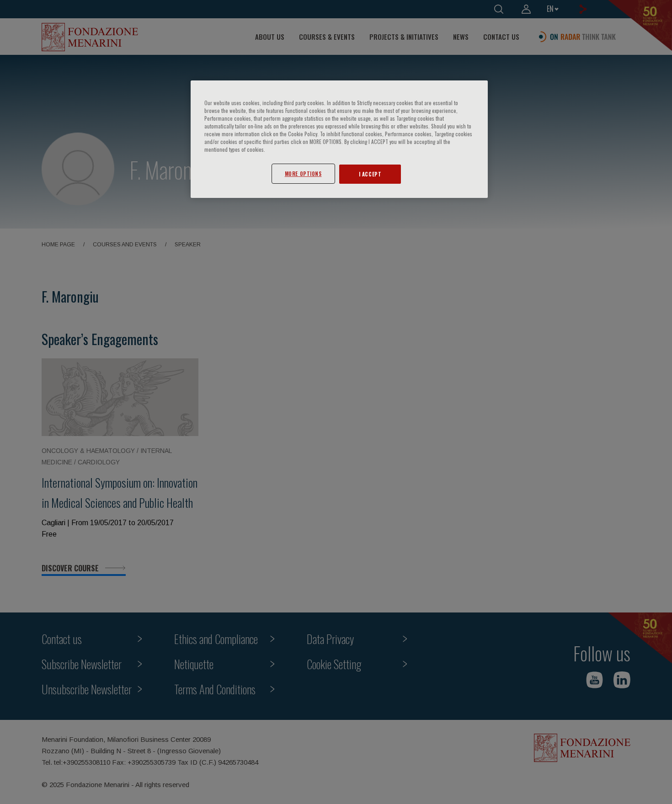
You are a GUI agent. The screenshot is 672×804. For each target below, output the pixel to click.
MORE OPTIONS (303, 173)
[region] (339, 139)
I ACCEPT (370, 174)
